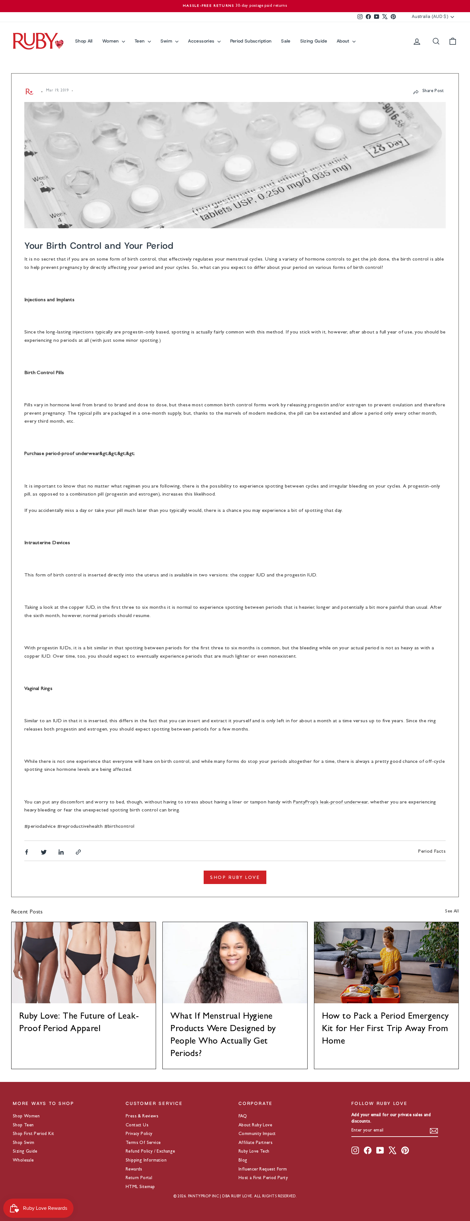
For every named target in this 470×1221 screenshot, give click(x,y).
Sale (285, 41)
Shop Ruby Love (235, 877)
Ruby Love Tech (254, 1151)
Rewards (134, 1169)
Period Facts (432, 851)
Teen (140, 41)
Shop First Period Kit (33, 1134)
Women (111, 41)
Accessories (201, 41)
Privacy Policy (139, 1134)
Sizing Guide (313, 41)
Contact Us (137, 1125)
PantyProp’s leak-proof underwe (328, 802)
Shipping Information (146, 1160)
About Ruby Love (255, 1125)
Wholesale (23, 1160)
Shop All (84, 41)
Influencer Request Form (263, 1169)
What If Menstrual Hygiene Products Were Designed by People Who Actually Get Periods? (223, 1036)
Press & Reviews (142, 1116)
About (344, 41)
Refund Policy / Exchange (150, 1151)
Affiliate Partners (255, 1143)
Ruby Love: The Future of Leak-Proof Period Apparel (79, 1023)
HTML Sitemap (140, 1187)
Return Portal (139, 1178)
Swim (167, 41)
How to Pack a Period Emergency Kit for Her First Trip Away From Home (385, 1029)
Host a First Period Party (263, 1178)
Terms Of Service (143, 1143)
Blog (243, 1160)
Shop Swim (24, 1143)
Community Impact (257, 1134)
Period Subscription (251, 41)
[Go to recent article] (84, 962)
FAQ (243, 1116)
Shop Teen (23, 1125)
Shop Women (26, 1116)
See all (452, 911)
